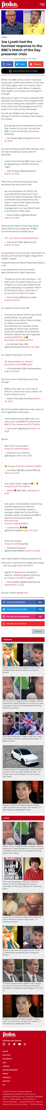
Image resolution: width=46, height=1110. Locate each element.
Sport (5, 1074)
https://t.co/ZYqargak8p (16, 544)
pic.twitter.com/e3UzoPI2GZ (18, 340)
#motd (28, 361)
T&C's (5, 1099)
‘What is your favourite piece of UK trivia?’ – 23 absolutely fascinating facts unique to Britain (22, 670)
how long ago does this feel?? (18, 565)
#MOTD (18, 337)
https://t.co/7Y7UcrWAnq (17, 486)
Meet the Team (37, 1104)
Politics (6, 1055)
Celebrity (4, 37)
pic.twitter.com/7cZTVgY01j (26, 424)
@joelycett (20, 572)
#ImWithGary (11, 521)
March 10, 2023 (11, 174)
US (4, 1085)
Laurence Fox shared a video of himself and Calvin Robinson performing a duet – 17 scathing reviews (22, 919)
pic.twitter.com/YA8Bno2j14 (18, 364)
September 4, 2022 (14, 585)
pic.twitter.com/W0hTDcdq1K (19, 293)
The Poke (16, 4)
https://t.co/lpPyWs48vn (16, 449)
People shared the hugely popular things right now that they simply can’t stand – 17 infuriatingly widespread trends (22, 807)
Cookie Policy (15, 1099)
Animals (7, 1077)
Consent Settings (10, 1102)
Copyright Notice (27, 1102)
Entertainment (10, 1070)
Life (4, 1062)
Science (6, 1081)
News (5, 1051)
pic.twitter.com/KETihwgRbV (19, 578)
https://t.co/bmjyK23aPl (16, 523)
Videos (6, 1066)
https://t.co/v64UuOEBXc (29, 466)
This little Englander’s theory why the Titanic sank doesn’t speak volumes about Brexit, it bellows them (22, 738)
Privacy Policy (29, 1099)
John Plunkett (7, 59)
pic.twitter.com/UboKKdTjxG (23, 238)
